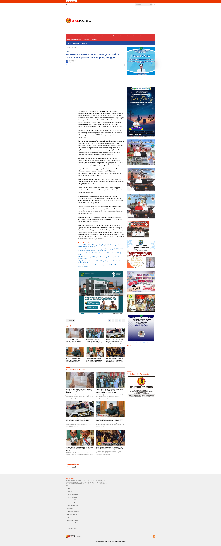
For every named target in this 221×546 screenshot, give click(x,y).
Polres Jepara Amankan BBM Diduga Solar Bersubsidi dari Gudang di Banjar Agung (100, 253)
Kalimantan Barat (72, 497)
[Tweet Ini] (113, 320)
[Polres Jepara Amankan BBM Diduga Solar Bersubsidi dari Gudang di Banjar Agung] (115, 333)
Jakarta (69, 488)
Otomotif (94, 39)
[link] (101, 292)
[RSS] (154, 536)
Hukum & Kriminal (95, 36)
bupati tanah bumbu (73, 511)
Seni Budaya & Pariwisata (74, 39)
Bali (68, 517)
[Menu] (67, 4)
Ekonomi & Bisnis (138, 36)
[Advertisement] (124, 20)
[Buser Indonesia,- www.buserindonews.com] (79, 20)
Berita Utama (70, 36)
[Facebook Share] (109, 320)
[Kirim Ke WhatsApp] (123, 320)
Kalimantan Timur (72, 503)
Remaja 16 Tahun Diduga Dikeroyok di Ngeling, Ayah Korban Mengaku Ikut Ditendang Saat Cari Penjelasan (99, 245)
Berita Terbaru (120, 36)
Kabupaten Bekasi (72, 523)
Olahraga (86, 39)
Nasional (104, 36)
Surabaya (70, 508)
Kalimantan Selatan (72, 500)
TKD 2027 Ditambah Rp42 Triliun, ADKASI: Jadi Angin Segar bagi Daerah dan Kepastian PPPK (100, 257)
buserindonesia (72, 60)
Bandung (69, 491)
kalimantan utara (72, 514)
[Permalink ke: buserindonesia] (67, 61)
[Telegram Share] (120, 320)
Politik (129, 36)
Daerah (112, 36)
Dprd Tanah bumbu (72, 505)
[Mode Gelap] (154, 4)
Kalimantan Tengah (72, 494)
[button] (151, 4)
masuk (74, 467)
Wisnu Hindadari (71, 529)
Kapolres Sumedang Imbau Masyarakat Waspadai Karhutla (137, 1)
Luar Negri (76, 43)
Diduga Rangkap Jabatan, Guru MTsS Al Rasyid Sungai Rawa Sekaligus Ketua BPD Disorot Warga (100, 261)
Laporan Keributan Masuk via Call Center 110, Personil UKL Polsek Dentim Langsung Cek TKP (98, 265)
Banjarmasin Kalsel (72, 520)
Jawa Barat (70, 526)
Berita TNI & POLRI (82, 36)
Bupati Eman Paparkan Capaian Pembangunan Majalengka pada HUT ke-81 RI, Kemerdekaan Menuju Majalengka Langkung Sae (100, 249)
